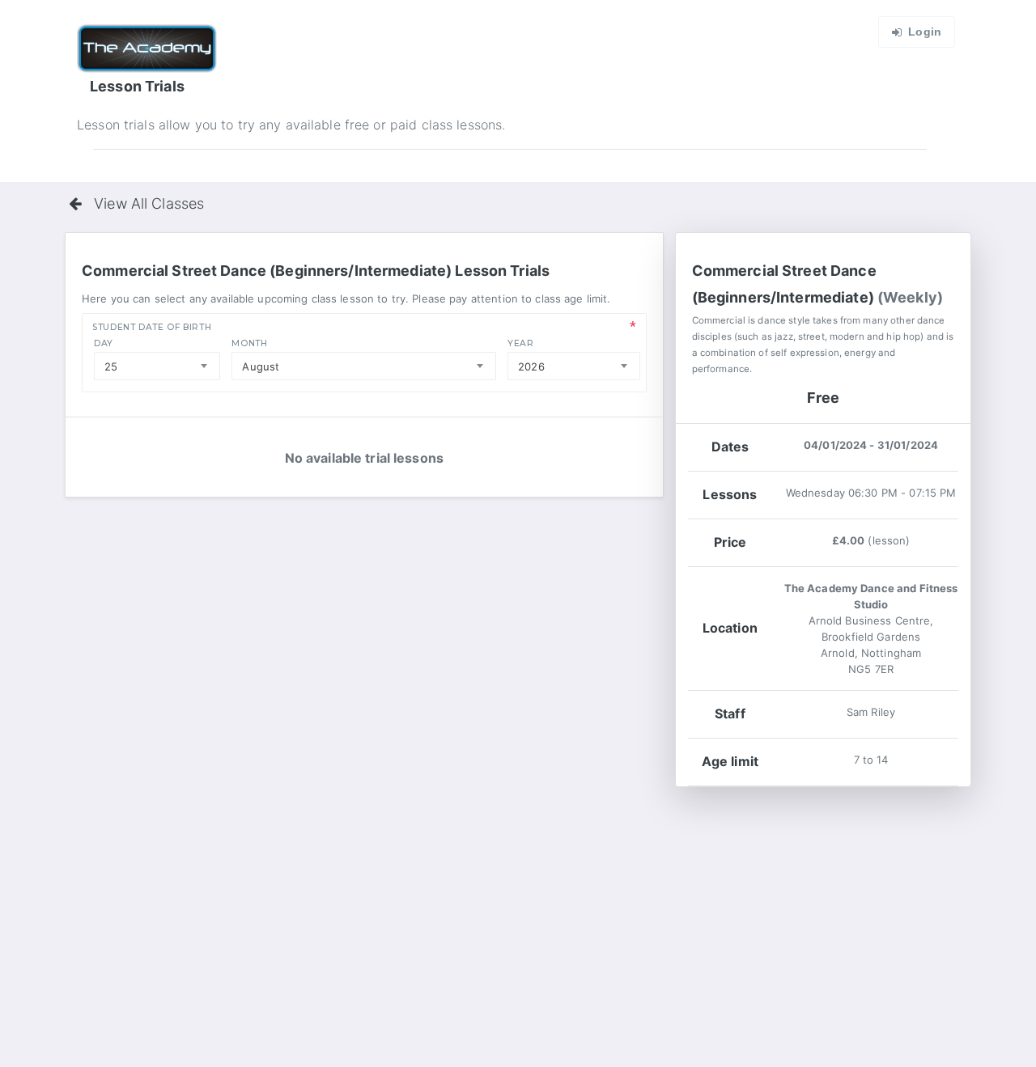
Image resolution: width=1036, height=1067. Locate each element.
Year (520, 343)
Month (249, 343)
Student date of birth (151, 327)
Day (103, 343)
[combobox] (157, 366)
